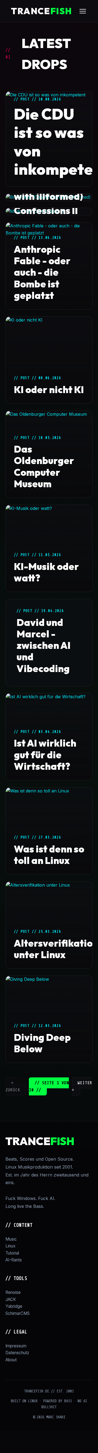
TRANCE (41, 10)
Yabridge (13, 1306)
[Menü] (82, 11)
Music (11, 1239)
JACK (10, 1299)
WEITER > (82, 1086)
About (11, 1359)
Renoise (13, 1292)
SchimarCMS (17, 1313)
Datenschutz (17, 1352)
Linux (10, 1246)
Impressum (15, 1345)
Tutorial (12, 1253)
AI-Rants (13, 1259)
